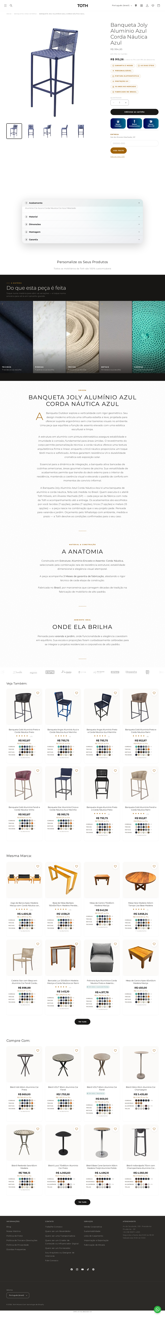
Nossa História (13, 1231)
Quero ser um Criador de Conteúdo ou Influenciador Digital (62, 1242)
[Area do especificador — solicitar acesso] (136, 5)
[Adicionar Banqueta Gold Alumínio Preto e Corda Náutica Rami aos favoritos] (154, 693)
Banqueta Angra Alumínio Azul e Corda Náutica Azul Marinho (63, 730)
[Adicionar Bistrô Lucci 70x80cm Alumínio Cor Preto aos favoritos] (76, 1129)
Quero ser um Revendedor (58, 1231)
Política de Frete (14, 1236)
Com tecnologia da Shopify (33, 1305)
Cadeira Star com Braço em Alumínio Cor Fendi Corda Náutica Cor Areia (24, 981)
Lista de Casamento (93, 1236)
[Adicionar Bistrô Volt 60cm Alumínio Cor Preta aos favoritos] (38, 1050)
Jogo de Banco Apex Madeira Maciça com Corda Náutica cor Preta (24, 904)
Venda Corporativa (93, 1227)
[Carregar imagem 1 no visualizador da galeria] (14, 131)
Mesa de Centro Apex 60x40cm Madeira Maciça (141, 981)
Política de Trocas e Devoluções (21, 1240)
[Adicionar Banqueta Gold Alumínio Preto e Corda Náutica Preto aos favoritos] (38, 693)
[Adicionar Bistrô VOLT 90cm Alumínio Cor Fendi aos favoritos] (76, 1050)
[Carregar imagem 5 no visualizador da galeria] (81, 131)
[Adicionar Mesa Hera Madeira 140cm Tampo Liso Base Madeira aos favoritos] (154, 866)
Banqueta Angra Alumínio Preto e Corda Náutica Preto (102, 808)
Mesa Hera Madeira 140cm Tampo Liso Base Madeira (140, 904)
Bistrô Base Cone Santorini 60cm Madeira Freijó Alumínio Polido (102, 1166)
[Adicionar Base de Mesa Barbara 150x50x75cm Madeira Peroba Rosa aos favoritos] (76, 866)
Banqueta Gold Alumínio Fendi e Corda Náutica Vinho (24, 808)
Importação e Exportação (96, 1240)
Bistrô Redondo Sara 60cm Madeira (24, 1166)
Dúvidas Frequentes (16, 1249)
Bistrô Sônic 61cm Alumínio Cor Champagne (140, 1088)
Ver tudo (82, 1022)
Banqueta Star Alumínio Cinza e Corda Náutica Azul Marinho (63, 808)
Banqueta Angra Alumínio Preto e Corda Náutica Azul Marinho (102, 730)
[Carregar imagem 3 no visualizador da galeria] (47, 131)
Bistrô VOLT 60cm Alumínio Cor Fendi (102, 1088)
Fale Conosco (51, 1260)
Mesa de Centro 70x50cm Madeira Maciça (102, 904)
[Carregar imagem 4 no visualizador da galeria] (64, 131)
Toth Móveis (17, 1305)
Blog (8, 1227)
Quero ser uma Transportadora (60, 1236)
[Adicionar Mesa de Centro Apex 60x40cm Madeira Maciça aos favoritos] (154, 944)
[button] (5, 5)
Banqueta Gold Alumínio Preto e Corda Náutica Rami (140, 730)
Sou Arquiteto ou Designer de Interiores (59, 1254)
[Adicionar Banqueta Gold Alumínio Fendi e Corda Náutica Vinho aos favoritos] (38, 770)
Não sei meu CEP (117, 156)
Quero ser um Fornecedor (58, 1248)
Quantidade (116, 98)
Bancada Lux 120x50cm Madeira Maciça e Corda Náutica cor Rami (63, 981)
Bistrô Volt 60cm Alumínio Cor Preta (24, 1088)
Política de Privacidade (17, 1245)
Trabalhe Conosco (54, 1227)
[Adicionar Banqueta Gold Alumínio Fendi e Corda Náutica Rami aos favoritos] (154, 770)
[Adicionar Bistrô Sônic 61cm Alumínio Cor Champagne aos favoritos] (154, 1050)
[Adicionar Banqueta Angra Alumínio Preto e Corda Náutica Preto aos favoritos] (115, 770)
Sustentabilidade (92, 1231)
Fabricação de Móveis (94, 1245)
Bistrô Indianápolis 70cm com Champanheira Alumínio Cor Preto (141, 1166)
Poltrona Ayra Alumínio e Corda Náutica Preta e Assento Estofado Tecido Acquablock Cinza (102, 981)
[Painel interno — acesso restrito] (141, 5)
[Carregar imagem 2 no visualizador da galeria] (31, 131)
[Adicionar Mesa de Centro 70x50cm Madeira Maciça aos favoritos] (115, 866)
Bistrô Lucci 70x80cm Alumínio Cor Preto (63, 1166)
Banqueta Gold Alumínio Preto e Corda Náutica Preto (24, 730)
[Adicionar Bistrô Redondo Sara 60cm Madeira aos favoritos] (38, 1129)
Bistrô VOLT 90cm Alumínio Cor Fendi (63, 1088)
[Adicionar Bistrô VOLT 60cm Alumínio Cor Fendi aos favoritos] (115, 1050)
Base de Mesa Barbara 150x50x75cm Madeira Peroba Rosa (63, 904)
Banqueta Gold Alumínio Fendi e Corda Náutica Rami (140, 808)
